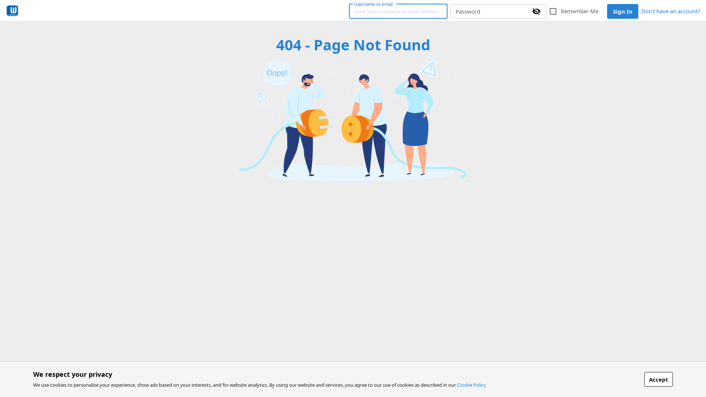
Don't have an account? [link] (670, 11)
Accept (658, 379)
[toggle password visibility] (536, 11)
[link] (12, 11)
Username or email (373, 4)
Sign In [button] (622, 11)
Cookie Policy (471, 385)
